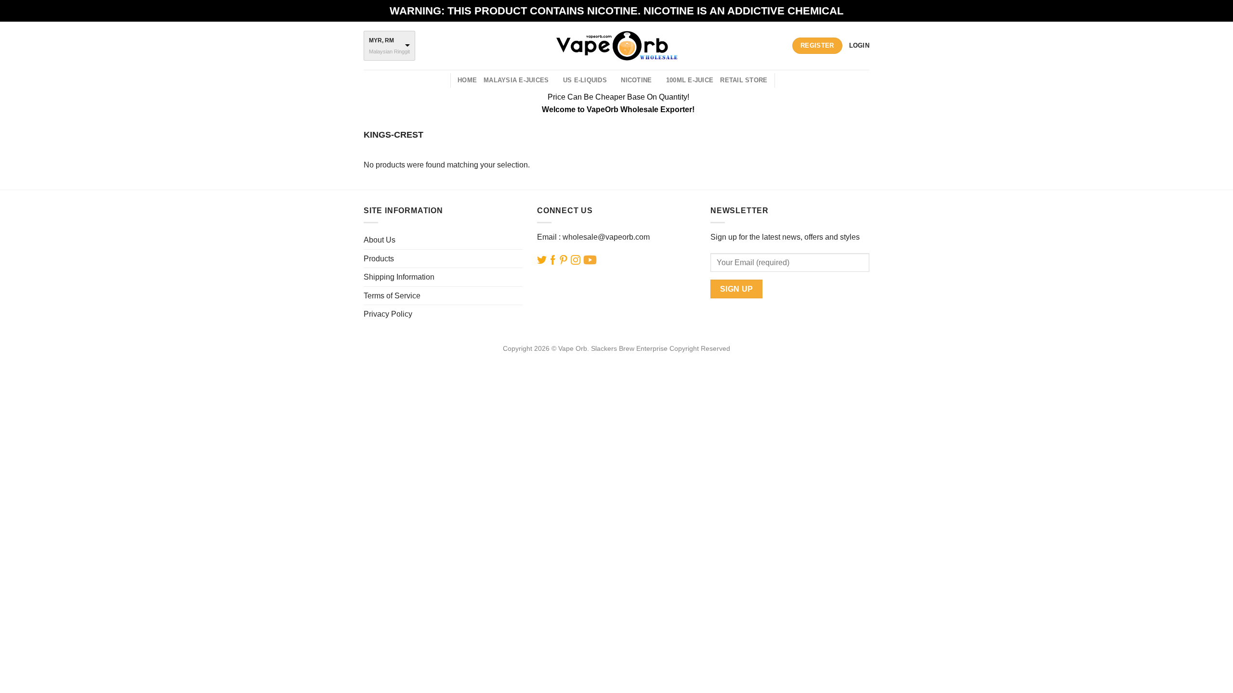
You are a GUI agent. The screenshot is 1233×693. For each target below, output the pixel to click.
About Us (379, 240)
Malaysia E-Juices (516, 80)
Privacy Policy (388, 314)
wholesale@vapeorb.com (606, 237)
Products (379, 259)
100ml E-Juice (689, 80)
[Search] (439, 80)
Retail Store (743, 80)
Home (467, 80)
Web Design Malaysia (617, 359)
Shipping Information (399, 277)
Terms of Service (392, 296)
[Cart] (788, 80)
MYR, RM (381, 40)
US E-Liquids (585, 80)
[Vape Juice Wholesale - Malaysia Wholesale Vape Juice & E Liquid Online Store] (616, 45)
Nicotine (636, 80)
